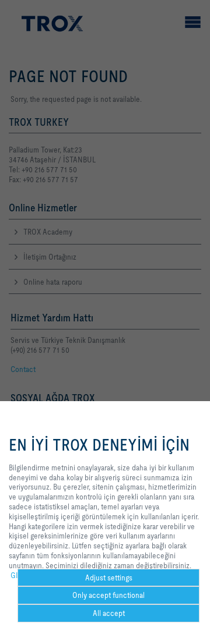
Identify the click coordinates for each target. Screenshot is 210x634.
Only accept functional (108, 595)
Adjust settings (108, 577)
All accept (109, 613)
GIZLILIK (24, 575)
